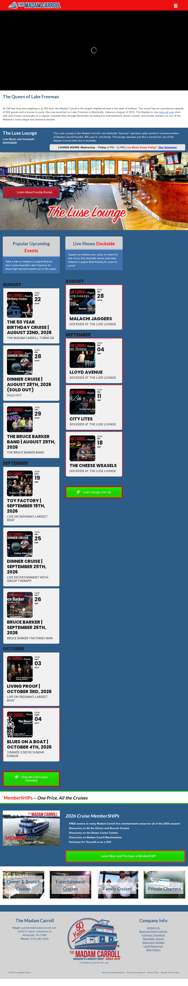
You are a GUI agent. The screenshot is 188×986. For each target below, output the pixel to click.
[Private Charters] (164, 885)
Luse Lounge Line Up (96, 492)
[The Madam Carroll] (35, 5)
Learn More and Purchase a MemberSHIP (128, 856)
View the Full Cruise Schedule (34, 779)
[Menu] (175, 5)
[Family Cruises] (117, 885)
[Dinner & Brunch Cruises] (23, 885)
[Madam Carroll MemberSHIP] (31, 828)
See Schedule (167, 147)
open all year (166, 112)
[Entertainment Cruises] (70, 885)
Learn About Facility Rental (34, 192)
